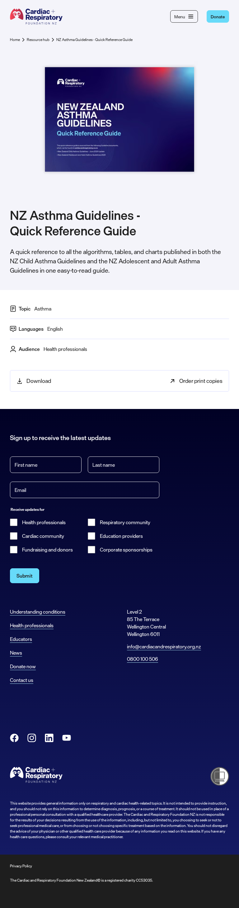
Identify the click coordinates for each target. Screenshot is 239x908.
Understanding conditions (37, 612)
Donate (218, 16)
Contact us (21, 680)
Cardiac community (43, 536)
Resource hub (38, 40)
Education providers (121, 536)
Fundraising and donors (47, 549)
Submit (24, 576)
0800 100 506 (142, 659)
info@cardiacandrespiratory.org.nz (164, 646)
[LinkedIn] (49, 737)
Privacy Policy (21, 866)
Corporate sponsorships (126, 549)
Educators (21, 639)
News (16, 653)
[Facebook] (14, 737)
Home (15, 40)
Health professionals (44, 522)
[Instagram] (31, 737)
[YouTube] (66, 737)
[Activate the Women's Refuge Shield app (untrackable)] (219, 776)
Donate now (23, 666)
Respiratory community (125, 522)
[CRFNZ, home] (36, 17)
